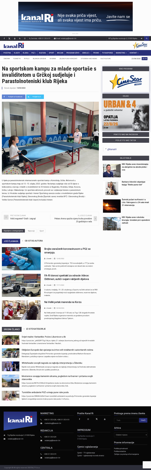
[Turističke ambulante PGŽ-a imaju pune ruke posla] (10, 395)
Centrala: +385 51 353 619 (40, 38)
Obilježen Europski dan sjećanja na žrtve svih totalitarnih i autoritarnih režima (57, 350)
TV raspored (107, 53)
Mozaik (60, 53)
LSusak (48, 258)
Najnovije (31, 231)
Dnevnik (7, 58)
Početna (7, 53)
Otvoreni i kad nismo (89, 58)
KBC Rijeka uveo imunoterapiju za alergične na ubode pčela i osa (135, 167)
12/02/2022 (60, 258)
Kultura (42, 53)
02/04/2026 (60, 308)
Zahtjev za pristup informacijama (126, 454)
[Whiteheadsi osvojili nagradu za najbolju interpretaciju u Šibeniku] (10, 366)
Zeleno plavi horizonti (68, 58)
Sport (51, 53)
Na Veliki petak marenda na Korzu (63, 302)
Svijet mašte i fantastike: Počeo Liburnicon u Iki (44, 337)
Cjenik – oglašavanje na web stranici (90, 456)
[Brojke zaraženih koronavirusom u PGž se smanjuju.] (21, 258)
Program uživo (72, 53)
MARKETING (121, 53)
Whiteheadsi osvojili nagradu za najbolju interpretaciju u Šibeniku (52, 363)
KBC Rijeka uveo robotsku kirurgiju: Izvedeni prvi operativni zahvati (136, 220)
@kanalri (111, 149)
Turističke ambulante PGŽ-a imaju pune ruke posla (45, 392)
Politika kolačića (120, 451)
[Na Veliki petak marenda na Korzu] (21, 310)
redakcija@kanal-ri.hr (15, 439)
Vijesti (17, 53)
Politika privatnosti (121, 448)
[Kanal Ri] (45, 45)
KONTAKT (133, 53)
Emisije (85, 53)
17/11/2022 (60, 285)
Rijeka (25, 53)
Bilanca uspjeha (39, 58)
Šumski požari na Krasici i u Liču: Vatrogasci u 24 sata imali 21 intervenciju (135, 202)
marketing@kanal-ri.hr (53, 423)
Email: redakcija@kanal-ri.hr (66, 38)
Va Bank (53, 58)
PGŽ (33, 53)
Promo (96, 53)
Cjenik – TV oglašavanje (86, 453)
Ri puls (26, 58)
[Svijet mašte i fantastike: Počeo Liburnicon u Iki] (10, 340)
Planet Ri (17, 58)
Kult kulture (106, 58)
